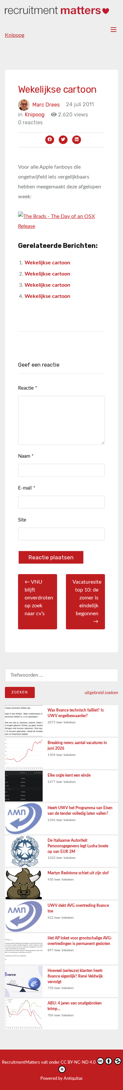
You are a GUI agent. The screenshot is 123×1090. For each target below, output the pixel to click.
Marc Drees (46, 104)
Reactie (27, 388)
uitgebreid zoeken (101, 692)
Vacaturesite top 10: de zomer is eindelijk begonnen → (86, 601)
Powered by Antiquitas (61, 1079)
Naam (25, 456)
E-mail (26, 488)
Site (22, 520)
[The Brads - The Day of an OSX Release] (61, 221)
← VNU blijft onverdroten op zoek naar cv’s (39, 597)
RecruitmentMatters (21, 1062)
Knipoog (14, 35)
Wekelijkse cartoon (47, 262)
